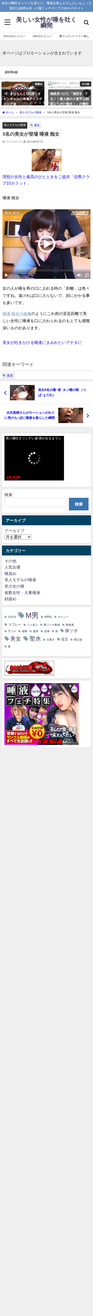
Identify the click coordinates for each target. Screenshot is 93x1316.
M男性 (48, 617)
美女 (37, 125)
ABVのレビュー (42, 36)
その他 (10, 561)
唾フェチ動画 (52, 624)
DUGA (12, 617)
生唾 (47, 631)
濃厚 (35, 631)
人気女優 (12, 567)
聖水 (35, 638)
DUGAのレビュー (14, 36)
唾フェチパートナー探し (74, 36)
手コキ (12, 631)
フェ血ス (32, 624)
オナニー (63, 617)
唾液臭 (70, 624)
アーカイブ (14, 531)
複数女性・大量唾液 (22, 593)
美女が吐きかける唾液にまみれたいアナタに (42, 342)
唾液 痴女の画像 (16, 313)
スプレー (14, 624)
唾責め (10, 573)
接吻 (24, 631)
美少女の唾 (14, 586)
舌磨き (51, 639)
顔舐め (10, 599)
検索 (8, 495)
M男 (32, 615)
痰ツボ (71, 631)
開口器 (78, 639)
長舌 (64, 639)
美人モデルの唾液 (15, 124)
